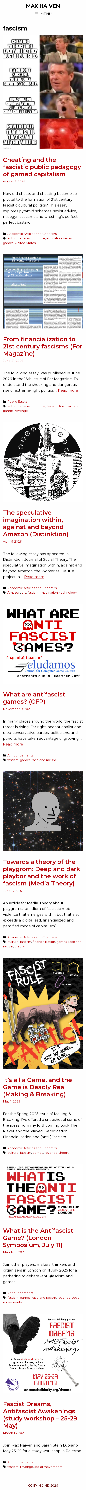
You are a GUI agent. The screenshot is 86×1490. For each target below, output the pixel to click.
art (24, 592)
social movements (48, 1467)
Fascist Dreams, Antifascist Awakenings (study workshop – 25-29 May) (40, 1414)
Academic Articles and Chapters (32, 234)
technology (68, 592)
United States (25, 243)
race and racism (44, 760)
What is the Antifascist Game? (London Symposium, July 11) (38, 1238)
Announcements (20, 755)
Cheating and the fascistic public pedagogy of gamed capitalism (42, 167)
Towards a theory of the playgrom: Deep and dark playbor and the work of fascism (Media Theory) (41, 872)
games (8, 243)
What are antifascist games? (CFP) (34, 698)
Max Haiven (43, 6)
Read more (68, 390)
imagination (49, 592)
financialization (70, 406)
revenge (21, 411)
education (54, 238)
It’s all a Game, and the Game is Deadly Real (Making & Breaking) (37, 1087)
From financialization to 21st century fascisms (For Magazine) (42, 346)
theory (19, 946)
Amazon (13, 592)
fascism (68, 238)
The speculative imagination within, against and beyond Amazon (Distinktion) (35, 523)
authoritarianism (19, 238)
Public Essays (17, 401)
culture (39, 238)
